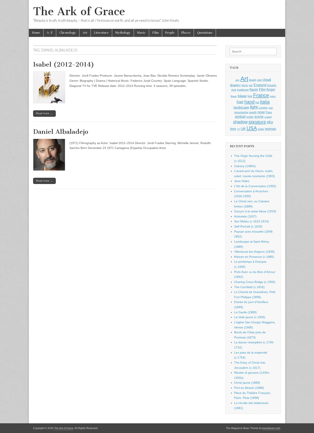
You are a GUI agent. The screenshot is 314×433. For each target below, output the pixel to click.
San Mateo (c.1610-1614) (251, 221)
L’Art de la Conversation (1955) (255, 186)
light (254, 107)
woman (270, 129)
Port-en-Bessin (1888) (249, 387)
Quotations (205, 33)
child (259, 80)
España (271, 85)
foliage (242, 96)
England (260, 85)
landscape (241, 107)
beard (252, 80)
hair (240, 102)
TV (238, 129)
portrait (240, 116)
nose (261, 112)
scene (259, 116)
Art (85, 33)
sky (270, 122)
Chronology (67, 33)
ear (251, 85)
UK (243, 129)
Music (141, 33)
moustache (241, 112)
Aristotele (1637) (245, 216)
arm (237, 80)
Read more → (44, 113)
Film (155, 33)
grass (273, 96)
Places (186, 33)
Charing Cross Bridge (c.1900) (254, 282)
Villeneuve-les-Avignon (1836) (254, 251)
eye (233, 89)
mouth (253, 112)
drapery (235, 85)
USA (252, 128)
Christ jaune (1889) (247, 382)
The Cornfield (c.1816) (249, 287)
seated (267, 117)
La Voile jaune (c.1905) (249, 317)
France (261, 95)
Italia (265, 101)
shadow (240, 122)
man (271, 107)
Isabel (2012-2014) (63, 64)
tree (233, 129)
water (261, 129)
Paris (269, 112)
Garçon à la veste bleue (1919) (255, 211)
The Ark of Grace (79, 11)
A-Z (50, 33)
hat (257, 102)
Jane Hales (241, 181)
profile (250, 116)
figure (253, 89)
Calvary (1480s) (245, 166)
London (263, 107)
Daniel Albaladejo (60, 132)
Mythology (123, 33)
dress (245, 85)
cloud (266, 79)
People (170, 33)
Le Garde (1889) (245, 312)
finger (271, 89)
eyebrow (243, 89)
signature (257, 122)
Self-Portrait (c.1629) (248, 226)
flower (234, 96)
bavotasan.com (271, 428)
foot (250, 96)
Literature (101, 33)
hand (249, 101)
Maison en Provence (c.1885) (254, 256)
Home (36, 33)
